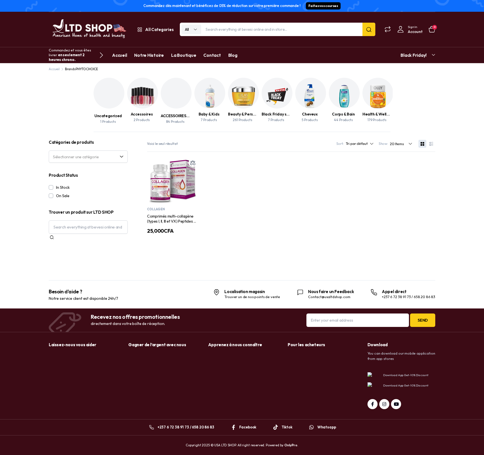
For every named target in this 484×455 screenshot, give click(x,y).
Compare (193, 163)
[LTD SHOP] (88, 29)
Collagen (156, 209)
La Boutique (183, 55)
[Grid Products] (422, 144)
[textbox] (86, 156)
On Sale (62, 196)
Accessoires (142, 114)
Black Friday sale (277, 114)
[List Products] (431, 144)
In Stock (63, 187)
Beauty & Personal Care (249, 114)
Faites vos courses (323, 6)
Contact (212, 55)
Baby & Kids (209, 114)
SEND (423, 320)
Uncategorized (108, 115)
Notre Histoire (149, 55)
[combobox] (88, 156)
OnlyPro (290, 445)
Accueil (119, 55)
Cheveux (309, 114)
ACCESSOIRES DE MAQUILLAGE (189, 115)
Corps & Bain (343, 114)
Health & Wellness (378, 114)
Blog (233, 55)
